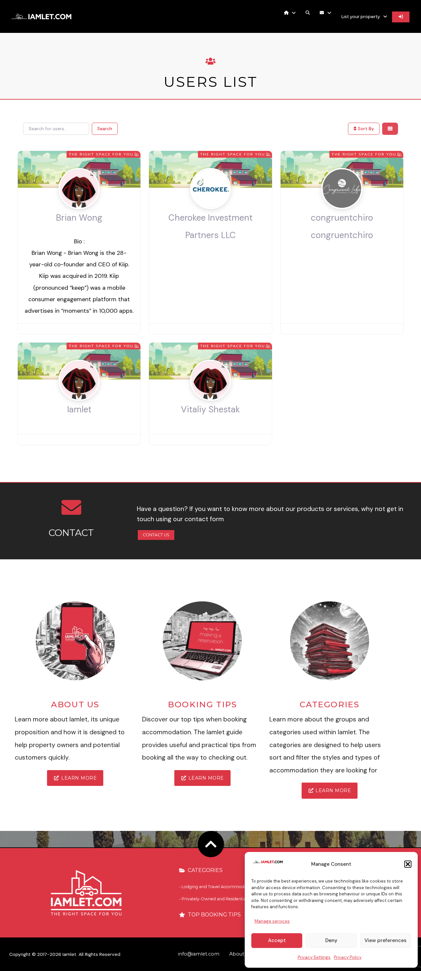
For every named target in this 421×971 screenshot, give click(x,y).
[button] (408, 864)
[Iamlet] (79, 393)
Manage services (272, 921)
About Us (240, 954)
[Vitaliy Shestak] (210, 393)
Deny (331, 940)
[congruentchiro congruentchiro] (341, 201)
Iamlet (79, 409)
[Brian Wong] (79, 201)
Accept (277, 940)
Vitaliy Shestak (210, 409)
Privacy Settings (314, 957)
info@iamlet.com (198, 954)
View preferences (385, 940)
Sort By (365, 129)
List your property (360, 16)
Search (104, 129)
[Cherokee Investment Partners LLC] (210, 201)
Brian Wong (79, 217)
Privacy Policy (347, 957)
